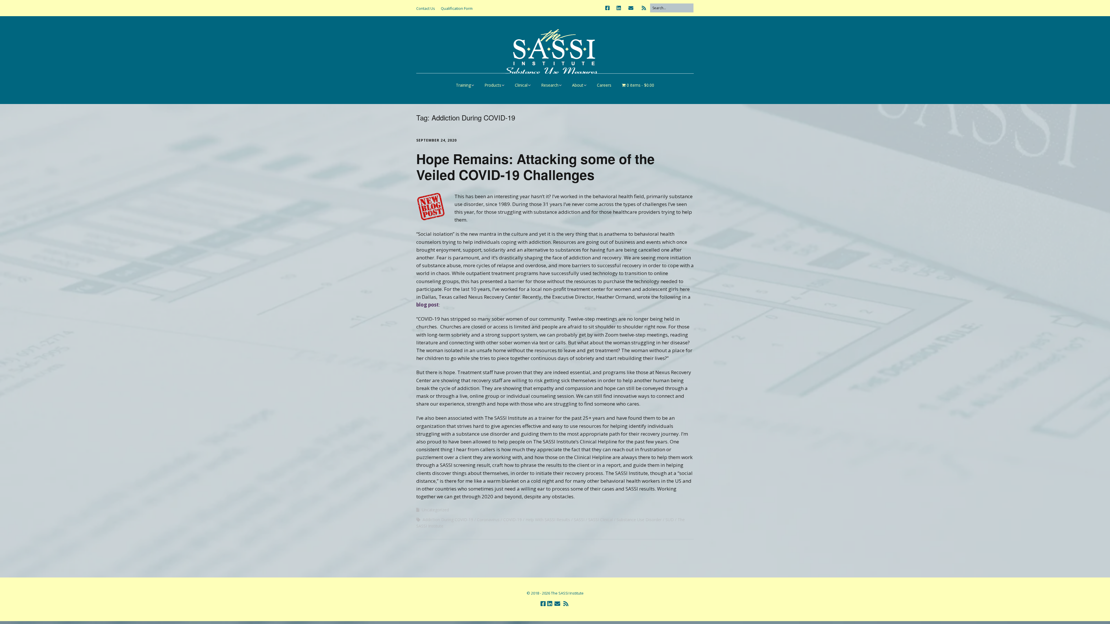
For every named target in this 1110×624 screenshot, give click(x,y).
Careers (604, 85)
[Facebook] (609, 8)
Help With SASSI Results (548, 519)
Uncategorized (435, 509)
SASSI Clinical (600, 519)
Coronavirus (488, 519)
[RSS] (644, 8)
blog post (427, 304)
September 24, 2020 (436, 140)
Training (463, 85)
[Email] (631, 8)
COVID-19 (512, 519)
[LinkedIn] (619, 8)
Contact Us (425, 8)
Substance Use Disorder (639, 519)
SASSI (579, 519)
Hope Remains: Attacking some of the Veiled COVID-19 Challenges (535, 166)
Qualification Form (457, 8)
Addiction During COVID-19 (448, 519)
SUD (669, 519)
